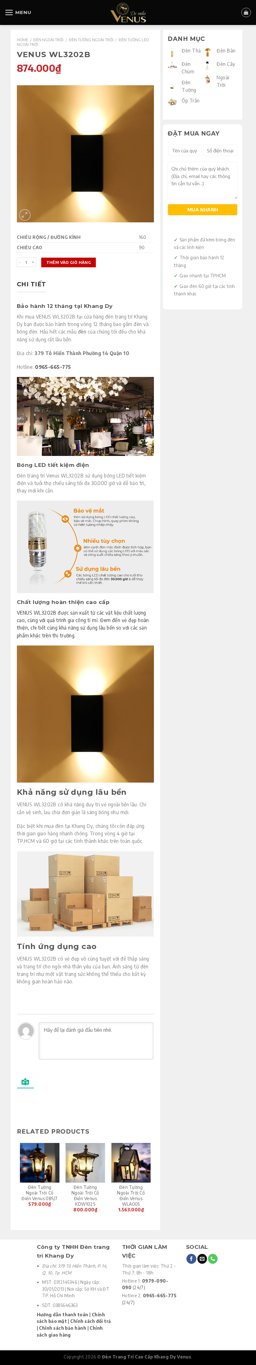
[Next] (150, 1181)
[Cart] (246, 12)
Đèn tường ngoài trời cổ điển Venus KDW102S (85, 1195)
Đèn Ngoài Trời (48, 39)
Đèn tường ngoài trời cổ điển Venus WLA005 (131, 1195)
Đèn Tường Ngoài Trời (91, 39)
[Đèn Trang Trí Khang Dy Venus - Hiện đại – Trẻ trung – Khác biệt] (128, 12)
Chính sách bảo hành (62, 1328)
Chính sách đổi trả (90, 1321)
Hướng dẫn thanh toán (62, 1314)
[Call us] (213, 1259)
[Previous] (20, 1181)
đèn (82, 331)
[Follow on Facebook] (191, 1259)
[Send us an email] (202, 1259)
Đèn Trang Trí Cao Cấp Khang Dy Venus (146, 1356)
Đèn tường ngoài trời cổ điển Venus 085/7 (39, 1192)
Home (22, 39)
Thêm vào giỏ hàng (68, 262)
